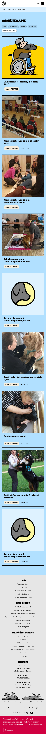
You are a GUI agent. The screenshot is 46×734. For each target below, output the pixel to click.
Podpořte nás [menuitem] (23, 636)
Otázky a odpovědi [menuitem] (23, 620)
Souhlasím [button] (9, 730)
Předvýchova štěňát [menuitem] (23, 623)
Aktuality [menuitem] (23, 587)
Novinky (13, 27)
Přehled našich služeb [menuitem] (23, 607)
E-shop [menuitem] (23, 639)
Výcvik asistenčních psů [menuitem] (23, 610)
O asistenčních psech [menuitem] (23, 591)
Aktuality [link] (11, 9)
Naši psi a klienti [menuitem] (23, 594)
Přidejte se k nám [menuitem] (23, 643)
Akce (23, 27)
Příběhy (32, 27)
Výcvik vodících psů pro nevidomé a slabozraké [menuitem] (23, 617)
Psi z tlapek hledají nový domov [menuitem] (23, 649)
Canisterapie (9, 31)
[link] (8, 3)
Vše (4, 27)
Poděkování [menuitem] (23, 656)
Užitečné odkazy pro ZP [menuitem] (23, 597)
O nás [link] (3, 9)
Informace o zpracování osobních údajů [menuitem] (23, 708)
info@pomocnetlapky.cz (23, 671)
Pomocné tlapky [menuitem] (23, 584)
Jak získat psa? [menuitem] (23, 627)
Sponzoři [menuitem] (23, 653)
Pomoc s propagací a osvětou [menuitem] (23, 646)
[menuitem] (23, 713)
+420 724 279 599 (23, 668)
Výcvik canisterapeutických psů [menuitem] (23, 613)
